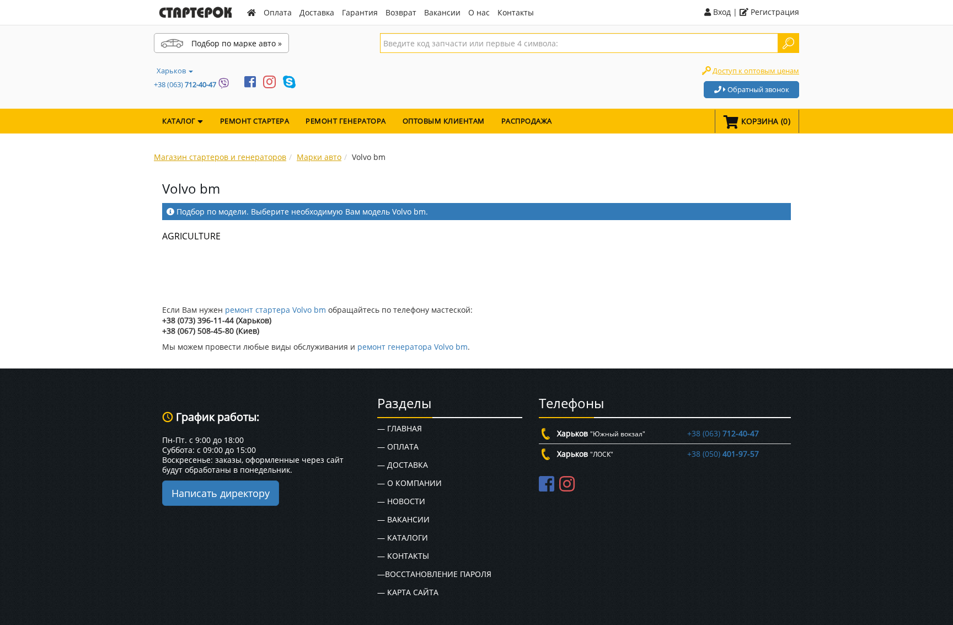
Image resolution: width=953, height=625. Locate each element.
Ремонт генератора (346, 121)
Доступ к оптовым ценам (756, 71)
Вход (721, 12)
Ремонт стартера (255, 121)
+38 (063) (185, 84)
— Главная (399, 428)
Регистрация (773, 12)
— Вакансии (403, 519)
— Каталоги (402, 537)
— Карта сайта (407, 592)
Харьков (172, 71)
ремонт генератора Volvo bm (412, 346)
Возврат (401, 12)
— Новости (401, 501)
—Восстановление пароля (434, 574)
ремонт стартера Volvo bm (275, 310)
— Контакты (403, 556)
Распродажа (526, 121)
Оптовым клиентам (444, 121)
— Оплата (398, 446)
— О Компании (409, 483)
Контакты (515, 12)
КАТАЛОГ (179, 121)
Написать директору (221, 493)
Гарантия (360, 12)
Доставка (316, 12)
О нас (479, 12)
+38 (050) (723, 453)
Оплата (278, 12)
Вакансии (442, 12)
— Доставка (402, 465)
